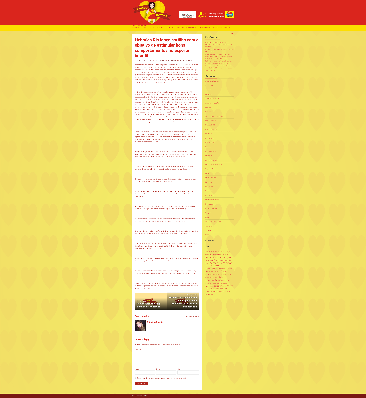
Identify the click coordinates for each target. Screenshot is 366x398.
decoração (227, 260)
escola (223, 268)
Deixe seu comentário (185, 60)
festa (208, 271)
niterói (226, 280)
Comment (138, 350)
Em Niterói (208, 134)
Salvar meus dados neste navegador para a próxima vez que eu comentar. (162, 378)
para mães (210, 286)
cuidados (218, 260)
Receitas (208, 217)
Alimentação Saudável (212, 81)
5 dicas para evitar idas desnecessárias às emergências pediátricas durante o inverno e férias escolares (218, 68)
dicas (213, 263)
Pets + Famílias (210, 195)
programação (221, 286)
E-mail (158, 369)
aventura (209, 254)
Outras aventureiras (211, 177)
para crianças (222, 283)
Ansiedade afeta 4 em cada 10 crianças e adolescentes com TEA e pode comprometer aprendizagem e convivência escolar (218, 56)
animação (226, 251)
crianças (226, 257)
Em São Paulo (209, 138)
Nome (137, 369)
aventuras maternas (221, 254)
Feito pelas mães (205, 28)
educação (215, 266)
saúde (209, 291)
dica (207, 263)
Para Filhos (170, 28)
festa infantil (215, 271)
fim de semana (213, 274)
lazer (222, 277)
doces (208, 266)
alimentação (210, 251)
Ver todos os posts (192, 317)
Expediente (180, 28)
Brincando (208, 112)
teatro (216, 292)
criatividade (210, 260)
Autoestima (208, 90)
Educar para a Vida (211, 129)
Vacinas (207, 235)
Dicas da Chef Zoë (210, 125)
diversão (228, 263)
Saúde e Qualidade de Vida (213, 221)
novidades (209, 283)
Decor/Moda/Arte (191, 28)
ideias (207, 277)
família (229, 269)
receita (230, 286)
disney (220, 263)
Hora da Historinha (211, 160)
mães (219, 280)
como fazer (216, 257)
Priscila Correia (159, 60)
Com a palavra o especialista (214, 116)
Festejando (208, 156)
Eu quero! (227, 28)
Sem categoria (171, 60)
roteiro (224, 289)
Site (178, 369)
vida (228, 291)
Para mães (160, 28)
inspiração (214, 277)
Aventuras (135, 28)
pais (214, 283)
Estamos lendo (217, 28)
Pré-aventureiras (210, 204)
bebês (208, 257)
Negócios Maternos (211, 169)
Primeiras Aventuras (211, 208)
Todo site (208, 230)
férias (223, 274)
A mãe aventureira (148, 28)
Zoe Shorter (209, 294)
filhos (223, 271)
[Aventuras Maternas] (151, 12)
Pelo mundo (209, 191)
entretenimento (213, 269)
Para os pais (209, 186)
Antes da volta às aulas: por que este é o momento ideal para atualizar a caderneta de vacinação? (218, 44)
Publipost (208, 213)
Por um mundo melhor (212, 199)
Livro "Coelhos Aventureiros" (214, 164)
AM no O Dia (209, 85)
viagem (221, 291)
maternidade (210, 280)
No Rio (207, 173)
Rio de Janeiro (213, 289)
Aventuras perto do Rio (212, 98)
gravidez (229, 274)
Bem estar (208, 107)
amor (218, 251)
